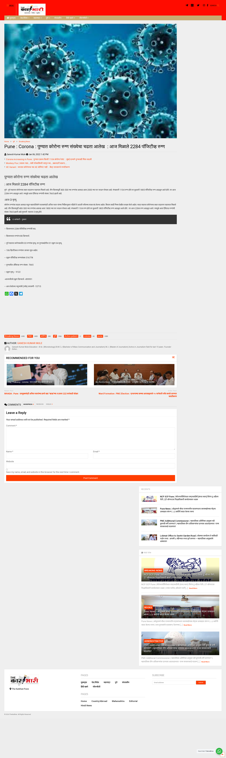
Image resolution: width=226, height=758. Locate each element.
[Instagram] (204, 5)
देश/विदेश (24, 18)
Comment (11, 425)
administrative (153, 641)
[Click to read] (47, 374)
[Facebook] (207, 5)
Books (148, 607)
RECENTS (145, 489)
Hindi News (86, 705)
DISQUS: (49, 404)
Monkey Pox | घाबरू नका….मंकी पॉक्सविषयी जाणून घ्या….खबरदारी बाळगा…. (36, 163)
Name (9, 451)
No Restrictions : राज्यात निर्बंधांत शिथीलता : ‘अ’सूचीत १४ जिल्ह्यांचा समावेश (125, 382)
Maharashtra (118, 701)
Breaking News (153, 570)
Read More (193, 588)
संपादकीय (57, 18)
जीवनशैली (83, 18)
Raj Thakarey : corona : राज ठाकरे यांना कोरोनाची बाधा (30, 382)
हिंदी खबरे (69, 18)
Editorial (133, 701)
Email (96, 451)
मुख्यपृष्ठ (13, 18)
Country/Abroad (99, 701)
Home (84, 701)
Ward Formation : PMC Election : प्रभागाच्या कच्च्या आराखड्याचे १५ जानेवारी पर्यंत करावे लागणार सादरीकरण (138, 395)
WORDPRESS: (28, 404)
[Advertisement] (90, 316)
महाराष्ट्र (37, 18)
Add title (147, 552)
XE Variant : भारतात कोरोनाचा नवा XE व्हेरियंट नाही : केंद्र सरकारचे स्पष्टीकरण (38, 167)
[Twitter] (198, 5)
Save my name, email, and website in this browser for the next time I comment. (43, 472)
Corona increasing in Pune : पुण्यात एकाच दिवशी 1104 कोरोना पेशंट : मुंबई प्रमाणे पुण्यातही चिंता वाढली (49, 159)
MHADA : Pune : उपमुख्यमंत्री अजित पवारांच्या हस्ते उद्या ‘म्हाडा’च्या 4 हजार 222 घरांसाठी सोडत (41, 393)
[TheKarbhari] (31, 9)
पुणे (47, 18)
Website (10, 461)
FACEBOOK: (40, 404)
